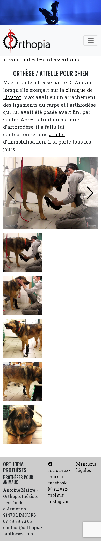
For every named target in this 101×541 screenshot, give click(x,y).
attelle (57, 134)
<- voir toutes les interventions (41, 59)
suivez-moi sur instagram (59, 495)
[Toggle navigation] (90, 40)
